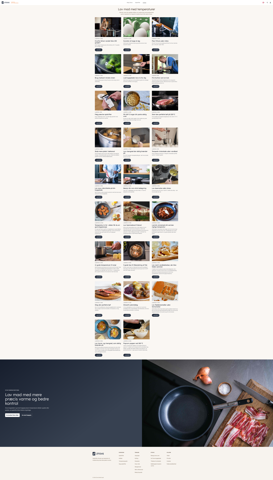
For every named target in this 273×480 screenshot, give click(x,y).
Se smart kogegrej (26, 415)
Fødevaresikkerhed (171, 464)
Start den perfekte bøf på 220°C (163, 114)
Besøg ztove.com (155, 455)
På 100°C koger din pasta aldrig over (135, 115)
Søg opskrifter (122, 464)
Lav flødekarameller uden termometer (161, 306)
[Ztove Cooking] (98, 453)
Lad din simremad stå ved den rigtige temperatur (163, 226)
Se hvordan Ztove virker (12, 415)
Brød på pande (138, 472)
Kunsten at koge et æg (131, 41)
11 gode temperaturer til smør (105, 265)
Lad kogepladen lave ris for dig (134, 78)
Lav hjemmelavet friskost (132, 225)
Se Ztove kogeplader (156, 458)
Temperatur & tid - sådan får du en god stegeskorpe (107, 226)
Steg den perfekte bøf (103, 305)
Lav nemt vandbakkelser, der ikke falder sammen (164, 266)
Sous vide (137, 464)
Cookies (169, 461)
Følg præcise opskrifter (103, 114)
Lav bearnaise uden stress (161, 188)
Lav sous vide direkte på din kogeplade (105, 189)
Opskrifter (137, 2)
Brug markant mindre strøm (105, 78)
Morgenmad (138, 466)
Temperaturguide (123, 461)
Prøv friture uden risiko (160, 41)
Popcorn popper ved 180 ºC (133, 343)
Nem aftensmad (139, 469)
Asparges (137, 455)
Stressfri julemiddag (130, 305)
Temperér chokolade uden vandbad (164, 151)
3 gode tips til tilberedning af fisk (135, 265)
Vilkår (168, 455)
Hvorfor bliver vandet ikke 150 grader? (106, 42)
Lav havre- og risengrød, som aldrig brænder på (108, 344)
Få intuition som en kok (160, 78)
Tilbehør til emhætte (156, 461)
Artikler (144, 2)
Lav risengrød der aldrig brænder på (135, 152)
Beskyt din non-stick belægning (134, 188)
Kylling (136, 458)
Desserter (137, 461)
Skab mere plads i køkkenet (105, 151)
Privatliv (169, 458)
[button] (270, 2)
